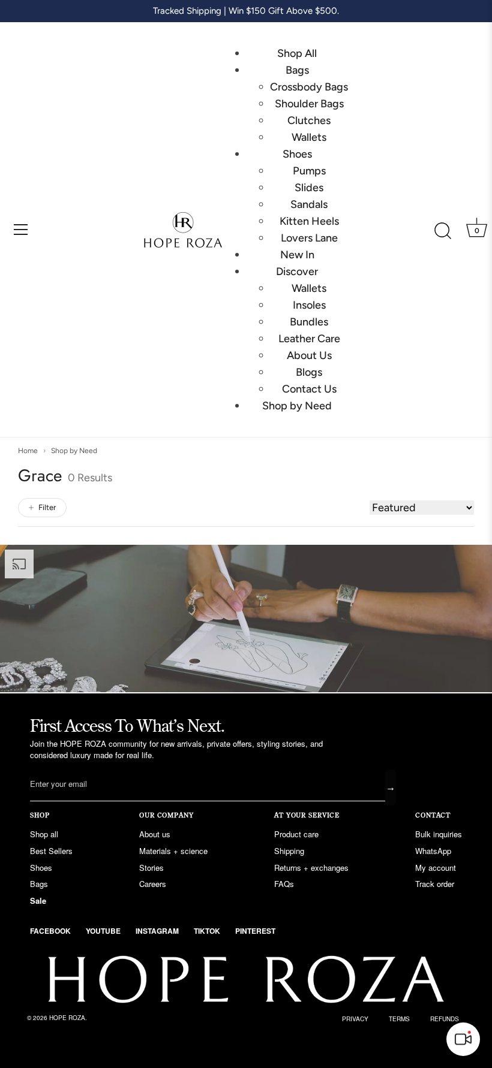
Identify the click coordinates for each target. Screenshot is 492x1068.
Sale (38, 900)
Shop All (297, 53)
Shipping (289, 850)
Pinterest (255, 930)
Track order (434, 883)
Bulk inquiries (438, 834)
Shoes (297, 154)
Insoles (309, 305)
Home (28, 450)
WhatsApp (433, 850)
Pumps (309, 170)
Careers (152, 883)
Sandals (309, 204)
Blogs (309, 372)
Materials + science (173, 850)
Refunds (444, 1019)
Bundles (309, 321)
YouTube (103, 930)
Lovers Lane (309, 238)
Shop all (44, 834)
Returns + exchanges (311, 867)
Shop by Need (297, 405)
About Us (309, 355)
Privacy (355, 1019)
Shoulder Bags (309, 103)
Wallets (309, 137)
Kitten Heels (309, 221)
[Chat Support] (463, 1039)
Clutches (309, 120)
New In (297, 254)
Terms (399, 1019)
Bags (297, 70)
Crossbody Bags (309, 86)
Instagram (157, 930)
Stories (151, 867)
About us (154, 834)
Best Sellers (51, 850)
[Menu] (21, 229)
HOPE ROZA (67, 1017)
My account (435, 867)
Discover (297, 271)
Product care (296, 834)
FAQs (284, 883)
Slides (309, 187)
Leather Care (309, 338)
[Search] (443, 231)
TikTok (207, 930)
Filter (47, 507)
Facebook (50, 930)
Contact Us (309, 389)
